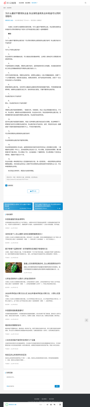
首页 (5, 7)
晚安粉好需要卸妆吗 (13, 325)
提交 (57, 386)
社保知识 (39, 20)
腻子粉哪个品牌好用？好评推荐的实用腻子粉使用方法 (26, 249)
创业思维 (21, 2)
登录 (8, 386)
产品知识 (7, 257)
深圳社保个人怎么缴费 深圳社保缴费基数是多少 (24, 234)
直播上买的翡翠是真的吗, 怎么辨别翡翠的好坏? (42, 264)
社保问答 (10, 185)
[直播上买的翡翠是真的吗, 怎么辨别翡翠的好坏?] (13, 267)
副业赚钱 (27, 2)
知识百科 (34, 2)
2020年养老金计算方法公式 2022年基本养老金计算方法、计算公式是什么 (32, 294)
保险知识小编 (9, 20)
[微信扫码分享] (54, 404)
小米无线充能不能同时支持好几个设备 (20, 340)
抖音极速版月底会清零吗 (15, 219)
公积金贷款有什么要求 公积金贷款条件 (20, 279)
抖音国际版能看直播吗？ (15, 310)
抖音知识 (7, 228)
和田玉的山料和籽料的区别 (15, 355)
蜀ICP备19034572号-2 (55, 401)
